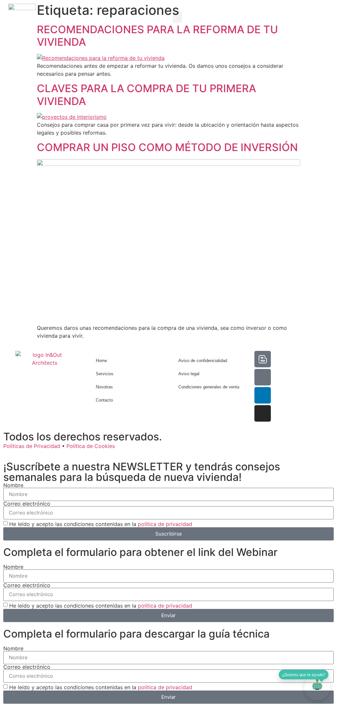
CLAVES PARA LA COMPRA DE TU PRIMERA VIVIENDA (146, 94)
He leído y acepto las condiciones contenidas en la (100, 523)
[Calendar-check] (262, 377)
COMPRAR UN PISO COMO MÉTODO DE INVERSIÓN (167, 147)
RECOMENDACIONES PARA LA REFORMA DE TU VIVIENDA (157, 35)
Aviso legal (188, 373)
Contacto (104, 400)
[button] (177, 17)
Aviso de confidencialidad (202, 360)
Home (101, 360)
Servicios (105, 373)
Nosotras (104, 386)
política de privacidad (165, 523)
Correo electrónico (26, 503)
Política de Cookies (90, 446)
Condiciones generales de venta (208, 386)
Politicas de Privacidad (31, 446)
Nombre (13, 485)
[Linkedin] (262, 395)
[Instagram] (262, 413)
